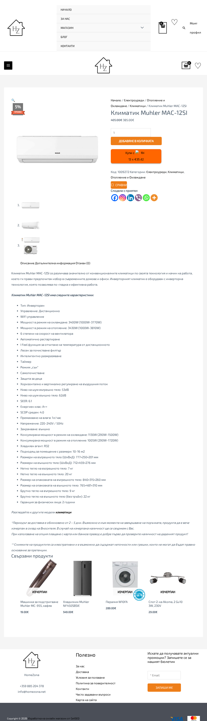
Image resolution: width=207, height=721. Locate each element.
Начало (66, 9)
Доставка (82, 672)
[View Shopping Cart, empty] (163, 28)
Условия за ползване (90, 677)
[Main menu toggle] (8, 65)
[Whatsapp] (146, 197)
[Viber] (138, 197)
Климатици (138, 106)
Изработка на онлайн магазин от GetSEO (53, 718)
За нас (65, 18)
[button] (184, 28)
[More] (154, 197)
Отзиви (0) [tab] (83, 263)
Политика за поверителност (95, 683)
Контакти (68, 46)
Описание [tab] (27, 263)
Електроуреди (134, 100)
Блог (64, 37)
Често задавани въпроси (93, 694)
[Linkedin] (130, 197)
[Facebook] (114, 197)
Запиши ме (164, 687)
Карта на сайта (86, 700)
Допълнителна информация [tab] (55, 263)
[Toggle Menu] (142, 27)
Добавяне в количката (136, 141)
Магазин (67, 27)
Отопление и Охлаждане (128, 177)
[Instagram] (122, 197)
